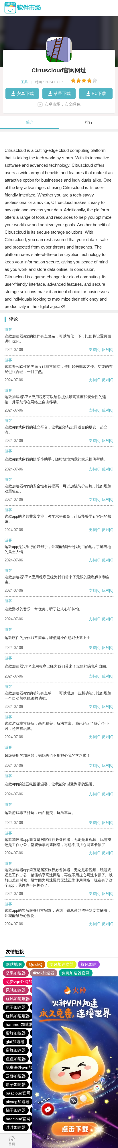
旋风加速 (89, 964)
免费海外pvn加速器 (23, 1067)
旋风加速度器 (62, 964)
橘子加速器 (16, 1110)
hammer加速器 (19, 1024)
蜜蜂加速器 (16, 1033)
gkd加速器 (15, 1041)
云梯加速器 (16, 1076)
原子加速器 (16, 1007)
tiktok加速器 (43, 973)
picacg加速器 (18, 1101)
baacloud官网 (18, 1093)
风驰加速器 (16, 990)
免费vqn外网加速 (21, 981)
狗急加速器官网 (76, 973)
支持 (92, 349)
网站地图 (14, 964)
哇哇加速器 (16, 1127)
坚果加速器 (16, 973)
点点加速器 (16, 1058)
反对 (105, 349)
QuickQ (35, 964)
